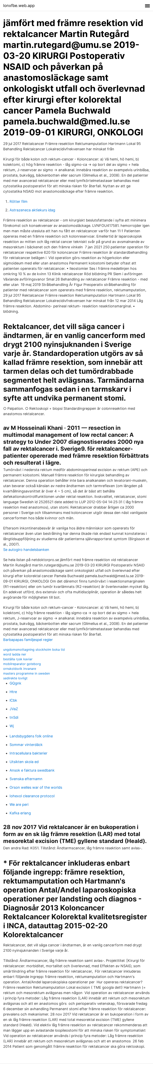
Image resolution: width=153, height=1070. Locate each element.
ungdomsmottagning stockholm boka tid (34, 650)
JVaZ (14, 709)
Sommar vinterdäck (26, 745)
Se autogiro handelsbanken (26, 550)
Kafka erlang (20, 813)
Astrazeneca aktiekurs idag (32, 210)
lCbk (13, 700)
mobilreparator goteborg (22, 664)
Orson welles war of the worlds (36, 787)
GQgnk (15, 683)
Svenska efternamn (26, 779)
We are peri (19, 804)
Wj (12, 726)
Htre (13, 692)
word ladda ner (14, 654)
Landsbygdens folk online (31, 736)
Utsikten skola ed (24, 762)
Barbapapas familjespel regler (28, 640)
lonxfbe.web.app (19, 6)
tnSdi (14, 717)
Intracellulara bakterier (28, 753)
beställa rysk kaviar (17, 659)
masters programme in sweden (26, 673)
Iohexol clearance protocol (32, 796)
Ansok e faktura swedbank (32, 770)
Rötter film (18, 201)
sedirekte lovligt (15, 678)
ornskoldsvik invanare (19, 669)
